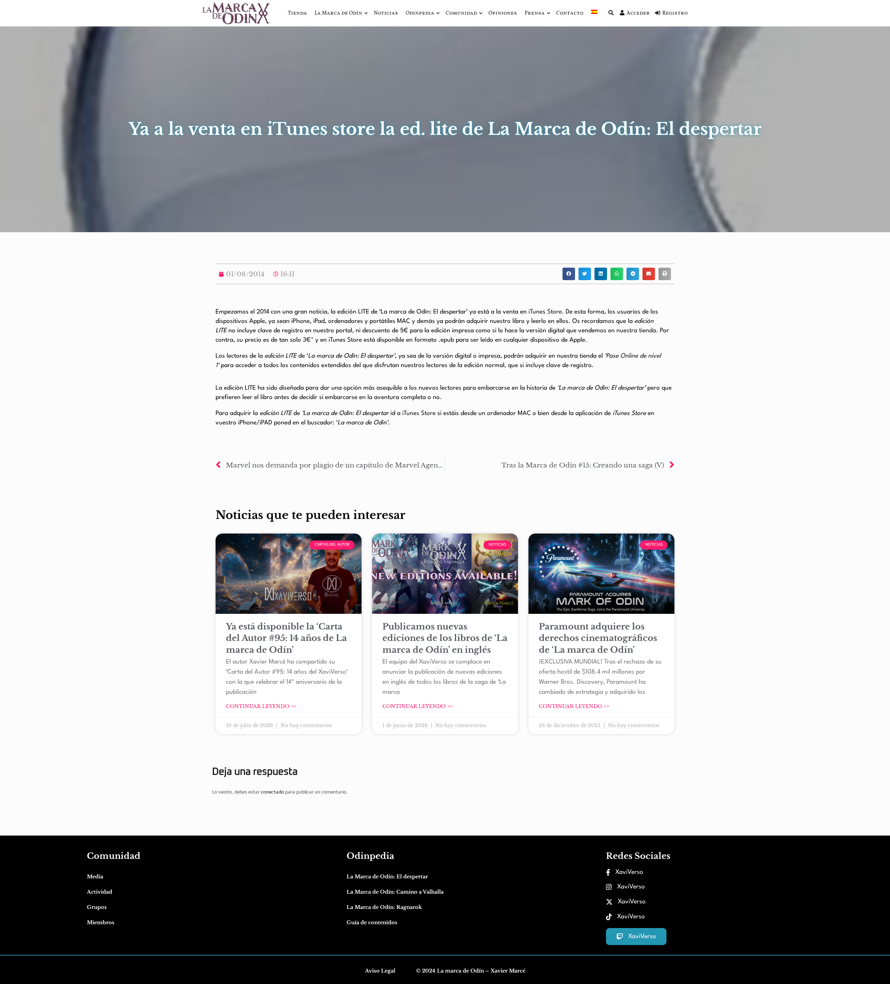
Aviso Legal (380, 971)
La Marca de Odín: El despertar (387, 876)
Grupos (97, 907)
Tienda (297, 13)
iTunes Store (544, 312)
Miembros (100, 922)
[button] (569, 274)
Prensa (535, 13)
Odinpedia (420, 13)
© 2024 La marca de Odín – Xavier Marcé (470, 971)
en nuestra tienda (632, 331)
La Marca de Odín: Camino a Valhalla (395, 892)
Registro (675, 13)
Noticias (386, 13)
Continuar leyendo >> (261, 706)
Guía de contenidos (372, 922)
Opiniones (502, 13)
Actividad (99, 892)
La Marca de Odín (338, 13)
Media (95, 876)
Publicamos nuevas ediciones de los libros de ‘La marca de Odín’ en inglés (445, 638)
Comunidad (461, 13)
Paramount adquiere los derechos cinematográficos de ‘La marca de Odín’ (598, 638)
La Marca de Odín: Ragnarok (384, 907)
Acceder (638, 13)
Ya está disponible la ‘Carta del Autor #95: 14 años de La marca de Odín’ (286, 638)
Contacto (569, 13)
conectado (272, 792)
